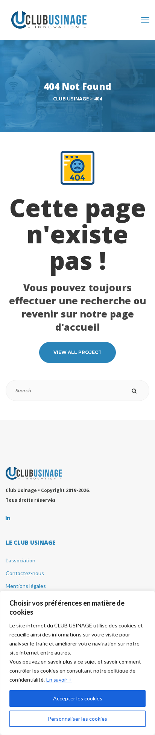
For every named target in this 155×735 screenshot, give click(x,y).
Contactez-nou (25, 573)
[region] (77, 663)
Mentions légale (26, 586)
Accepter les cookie (77, 698)
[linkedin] (8, 518)
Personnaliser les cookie (77, 718)
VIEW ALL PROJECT (77, 352)
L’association (20, 560)
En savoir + (59, 679)
